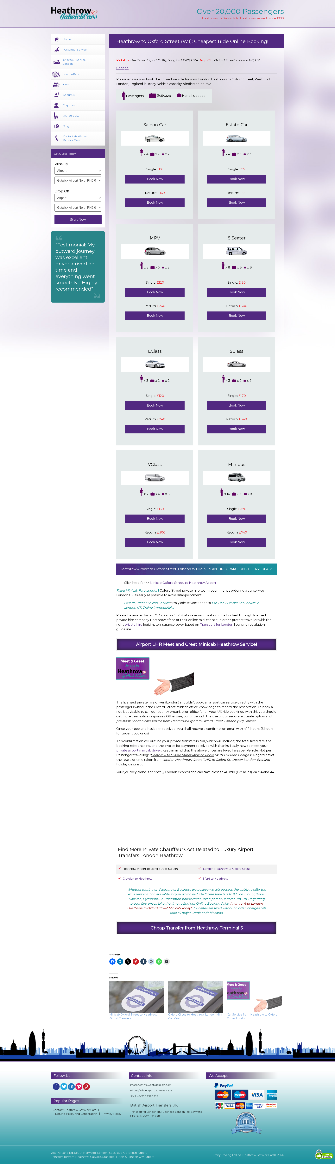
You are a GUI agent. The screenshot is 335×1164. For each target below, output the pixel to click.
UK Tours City (71, 115)
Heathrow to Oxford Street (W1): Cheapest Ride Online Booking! (192, 41)
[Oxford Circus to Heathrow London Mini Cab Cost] (195, 997)
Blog (66, 126)
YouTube (78, 1086)
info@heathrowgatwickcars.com (151, 1084)
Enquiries (68, 105)
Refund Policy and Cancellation (76, 1114)
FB (56, 1086)
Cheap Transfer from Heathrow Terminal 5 (197, 928)
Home (67, 39)
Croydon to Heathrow (137, 878)
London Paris (71, 74)
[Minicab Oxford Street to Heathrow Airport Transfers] (136, 997)
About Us (68, 94)
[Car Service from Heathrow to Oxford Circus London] (254, 997)
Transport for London (216, 624)
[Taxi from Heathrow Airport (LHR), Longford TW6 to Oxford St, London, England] (193, 807)
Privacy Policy (112, 1114)
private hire (133, 624)
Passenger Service (75, 49)
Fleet (66, 84)
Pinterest (86, 1086)
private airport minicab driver (138, 750)
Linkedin (71, 1086)
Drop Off (61, 191)
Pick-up (61, 164)
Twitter (63, 1086)
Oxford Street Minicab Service (147, 603)
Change (122, 68)
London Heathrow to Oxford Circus (226, 869)
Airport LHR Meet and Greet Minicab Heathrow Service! (196, 644)
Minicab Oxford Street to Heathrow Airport (183, 583)
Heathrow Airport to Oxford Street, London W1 (158, 569)
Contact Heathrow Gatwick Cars (74, 138)
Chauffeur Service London (74, 61)
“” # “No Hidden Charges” (200, 755)
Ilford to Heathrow (215, 878)
